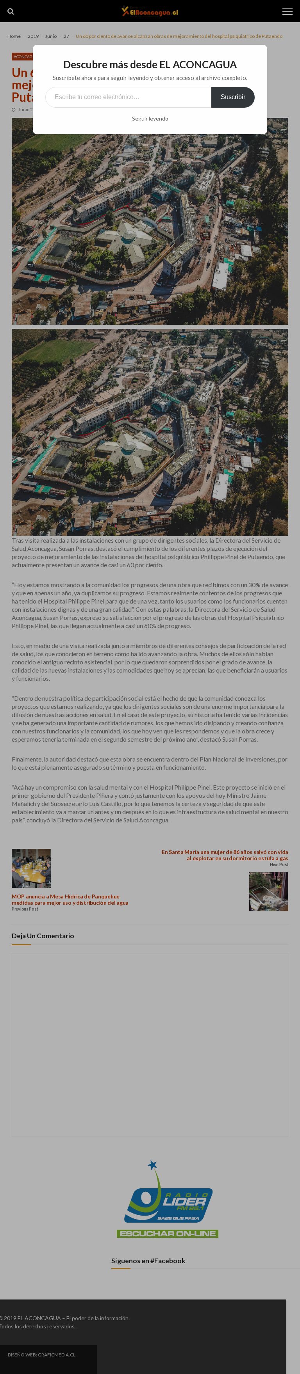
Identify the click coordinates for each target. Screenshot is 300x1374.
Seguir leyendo (150, 118)
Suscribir (233, 97)
